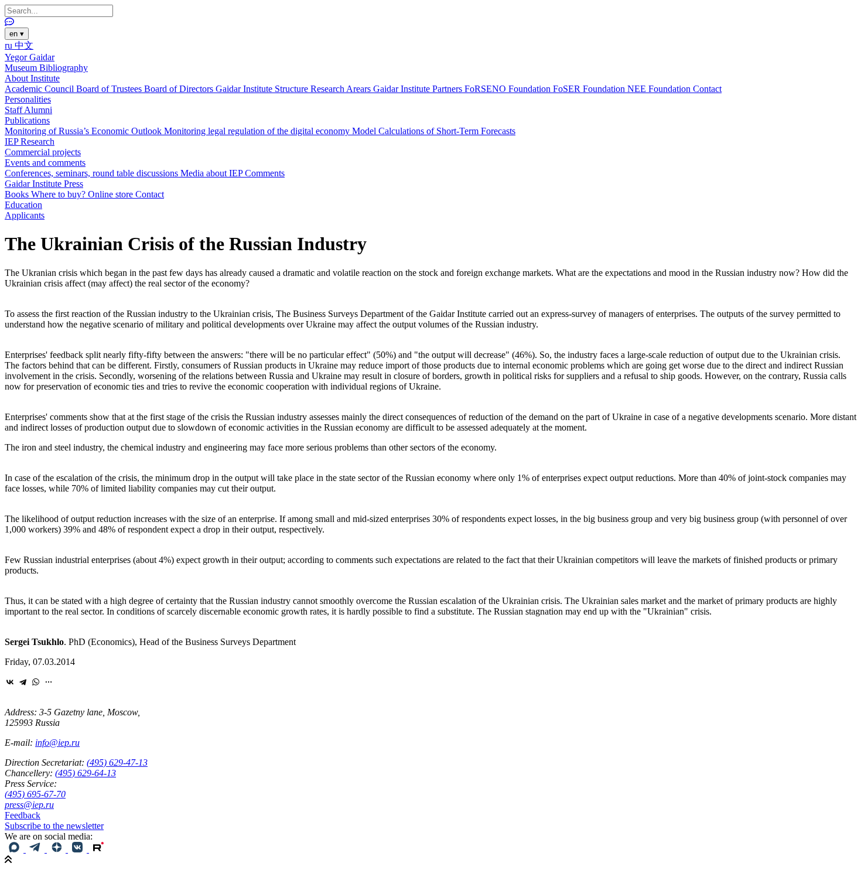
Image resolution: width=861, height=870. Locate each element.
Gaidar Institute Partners (418, 89)
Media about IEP (212, 173)
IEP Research (29, 141)
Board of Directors (180, 89)
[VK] (78, 849)
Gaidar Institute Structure (263, 89)
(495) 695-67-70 (35, 794)
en (16, 33)
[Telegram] (23, 682)
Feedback (22, 815)
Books (18, 194)
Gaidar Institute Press (44, 184)
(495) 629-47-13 (117, 762)
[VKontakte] (10, 682)
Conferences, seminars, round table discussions (92, 173)
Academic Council (40, 89)
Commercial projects (43, 152)
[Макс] (15, 849)
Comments (265, 173)
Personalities (28, 99)
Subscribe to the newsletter (54, 826)
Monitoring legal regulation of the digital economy (258, 131)
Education (23, 205)
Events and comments (45, 163)
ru (10, 45)
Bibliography (63, 68)
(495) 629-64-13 (85, 773)
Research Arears (341, 89)
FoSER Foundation (590, 89)
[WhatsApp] (35, 682)
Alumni (38, 110)
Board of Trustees (110, 89)
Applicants (25, 215)
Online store (111, 194)
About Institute (32, 78)
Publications (27, 120)
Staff (14, 110)
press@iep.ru (29, 805)
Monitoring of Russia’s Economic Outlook (84, 131)
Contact (707, 89)
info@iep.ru (57, 743)
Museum (22, 68)
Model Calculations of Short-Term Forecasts (433, 131)
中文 (24, 45)
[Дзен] (57, 849)
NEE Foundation (660, 89)
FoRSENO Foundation (508, 89)
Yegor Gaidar (29, 57)
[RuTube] (98, 849)
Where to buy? (59, 194)
